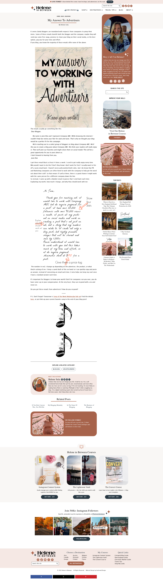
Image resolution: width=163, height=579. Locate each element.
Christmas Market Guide (123, 559)
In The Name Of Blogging (72, 406)
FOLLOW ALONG (81, 538)
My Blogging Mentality (55, 405)
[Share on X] (64, 576)
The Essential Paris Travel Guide (125, 258)
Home (58, 16)
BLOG (62, 16)
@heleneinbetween (98, 514)
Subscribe (109, 1)
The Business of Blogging (89, 406)
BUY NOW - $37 (82, 497)
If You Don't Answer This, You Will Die (38, 406)
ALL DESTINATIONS (76, 563)
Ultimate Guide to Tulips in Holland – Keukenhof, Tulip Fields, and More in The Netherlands (109, 261)
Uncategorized (68, 369)
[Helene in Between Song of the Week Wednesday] (63, 334)
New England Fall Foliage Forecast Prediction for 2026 (125, 204)
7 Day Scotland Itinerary (125, 233)
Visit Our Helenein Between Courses (117, 132)
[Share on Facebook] (41, 576)
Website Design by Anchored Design (96, 570)
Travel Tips (118, 561)
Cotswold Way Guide (121, 555)
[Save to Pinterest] (86, 576)
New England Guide (121, 557)
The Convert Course (113, 487)
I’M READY (117, 137)
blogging (56, 369)
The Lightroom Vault (81, 487)
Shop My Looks (120, 563)
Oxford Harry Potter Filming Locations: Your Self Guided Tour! (109, 234)
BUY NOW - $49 (113, 497)
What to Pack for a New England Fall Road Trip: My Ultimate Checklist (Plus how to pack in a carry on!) (109, 206)
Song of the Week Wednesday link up (67, 296)
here (32, 299)
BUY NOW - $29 (50, 497)
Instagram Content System (49, 487)
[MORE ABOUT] (118, 77)
